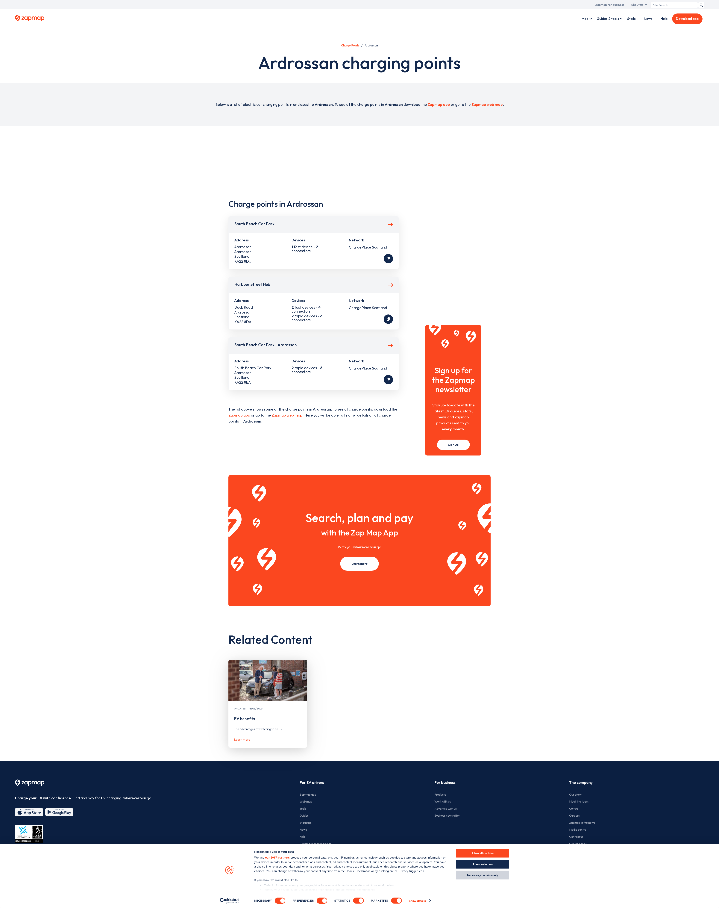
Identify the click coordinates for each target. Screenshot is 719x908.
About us (637, 5)
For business (445, 782)
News (648, 18)
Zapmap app (439, 104)
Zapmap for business (609, 5)
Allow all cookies (482, 853)
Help (664, 18)
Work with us (442, 801)
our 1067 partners (277, 857)
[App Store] (29, 812)
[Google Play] (59, 812)
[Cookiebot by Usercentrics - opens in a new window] (229, 901)
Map (585, 18)
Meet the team (578, 801)
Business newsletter (447, 815)
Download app (687, 18)
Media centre (577, 829)
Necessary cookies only (482, 875)
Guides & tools (608, 18)
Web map (306, 801)
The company (581, 782)
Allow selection (483, 864)
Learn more (359, 563)
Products (440, 794)
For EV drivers (312, 782)
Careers (574, 815)
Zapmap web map (487, 104)
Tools (303, 808)
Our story (575, 794)
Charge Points (350, 45)
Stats (631, 18)
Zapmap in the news (582, 822)
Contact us (576, 837)
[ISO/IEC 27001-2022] (29, 834)
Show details (417, 900)
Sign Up (453, 445)
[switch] (322, 901)
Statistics (306, 822)
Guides (304, 815)
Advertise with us (445, 808)
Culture (574, 808)
